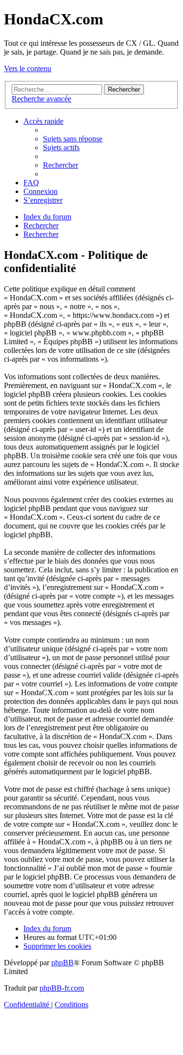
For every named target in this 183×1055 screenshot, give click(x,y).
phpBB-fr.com (62, 988)
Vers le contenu (27, 68)
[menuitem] (72, 139)
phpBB (62, 962)
